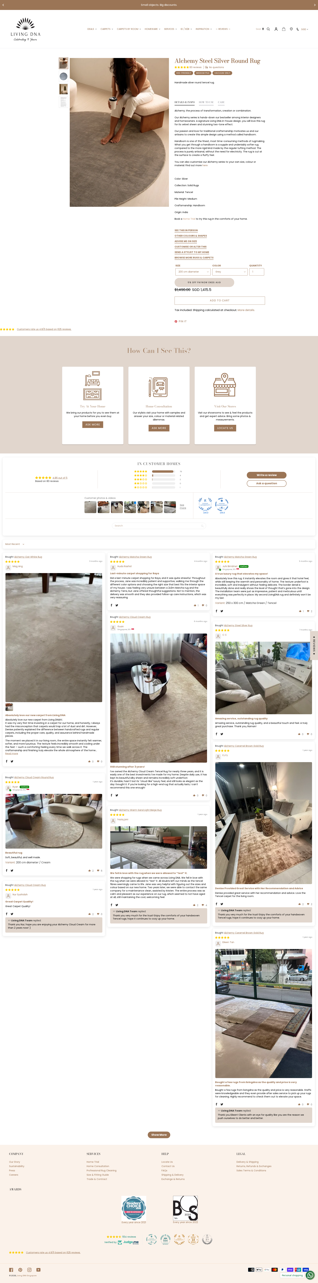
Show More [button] (159, 1135)
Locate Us (225, 428)
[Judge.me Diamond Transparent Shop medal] (221, 504)
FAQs (164, 1170)
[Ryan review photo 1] (53, 821)
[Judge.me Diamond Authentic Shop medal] (205, 504)
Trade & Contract (97, 1179)
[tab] (185, 103)
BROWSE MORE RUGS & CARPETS (194, 257)
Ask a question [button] (266, 483)
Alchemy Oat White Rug (28, 556)
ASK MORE (92, 424)
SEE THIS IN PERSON (186, 230)
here (205, 165)
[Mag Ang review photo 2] (9, 707)
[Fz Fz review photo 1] (263, 823)
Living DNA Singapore (26, 1275)
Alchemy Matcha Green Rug (135, 556)
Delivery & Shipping (248, 1162)
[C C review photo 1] (263, 678)
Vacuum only (222, 73)
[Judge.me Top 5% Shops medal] (207, 1239)
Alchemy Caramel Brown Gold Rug (244, 746)
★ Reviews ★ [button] (314, 645)
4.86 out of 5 (60, 477)
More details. (246, 310)
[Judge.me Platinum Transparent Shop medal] (151, 1239)
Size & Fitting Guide (98, 1174)
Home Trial (189, 219)
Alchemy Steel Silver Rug (238, 625)
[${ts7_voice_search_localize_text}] (263, 29)
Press (12, 1170)
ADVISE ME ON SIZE (186, 241)
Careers (13, 1174)
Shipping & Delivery (172, 1174)
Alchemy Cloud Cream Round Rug (34, 777)
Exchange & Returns (173, 1179)
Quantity (255, 265)
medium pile (202, 73)
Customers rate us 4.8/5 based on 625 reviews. (44, 329)
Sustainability (16, 1166)
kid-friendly (184, 73)
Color (216, 265)
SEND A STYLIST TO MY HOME (192, 252)
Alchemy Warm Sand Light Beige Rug (140, 810)
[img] (12, 561)
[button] (182, 67)
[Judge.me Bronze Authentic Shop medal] (179, 1239)
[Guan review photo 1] (158, 698)
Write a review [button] (267, 475)
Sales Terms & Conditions (251, 1170)
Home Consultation (98, 1166)
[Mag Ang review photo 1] (53, 637)
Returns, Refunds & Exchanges (254, 1166)
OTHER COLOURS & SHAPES (191, 235)
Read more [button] (11, 753)
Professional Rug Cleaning (101, 1170)
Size (177, 265)
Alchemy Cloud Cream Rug (135, 617)
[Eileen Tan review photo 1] (263, 1013)
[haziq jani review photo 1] (158, 847)
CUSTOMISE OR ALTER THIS (191, 246)
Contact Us (168, 1166)
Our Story (14, 1162)
